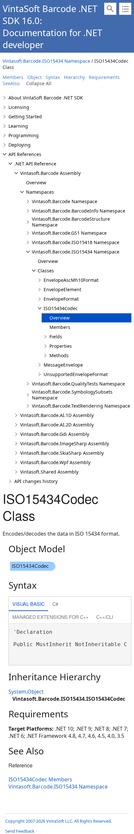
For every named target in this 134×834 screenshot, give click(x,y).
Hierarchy (74, 77)
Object (34, 77)
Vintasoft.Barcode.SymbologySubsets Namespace (72, 395)
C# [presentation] (55, 603)
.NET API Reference (35, 164)
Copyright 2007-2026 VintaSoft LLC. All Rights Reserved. (58, 821)
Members (13, 77)
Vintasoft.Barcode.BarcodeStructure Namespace (71, 222)
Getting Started (25, 116)
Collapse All (38, 83)
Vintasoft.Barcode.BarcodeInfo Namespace (78, 211)
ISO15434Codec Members (40, 779)
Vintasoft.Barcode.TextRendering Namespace (81, 406)
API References (24, 154)
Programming (23, 135)
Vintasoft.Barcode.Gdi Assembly (54, 434)
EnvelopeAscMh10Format (71, 280)
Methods (59, 355)
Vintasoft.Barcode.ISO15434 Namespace (46, 61)
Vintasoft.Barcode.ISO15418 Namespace (75, 242)
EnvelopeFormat (61, 299)
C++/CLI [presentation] (104, 616)
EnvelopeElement (62, 289)
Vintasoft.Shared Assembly (49, 472)
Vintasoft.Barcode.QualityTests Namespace (78, 384)
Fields (55, 336)
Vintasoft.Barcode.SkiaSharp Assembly (62, 453)
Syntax (53, 77)
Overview (36, 182)
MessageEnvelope (63, 365)
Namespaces (40, 192)
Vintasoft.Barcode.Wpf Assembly (55, 462)
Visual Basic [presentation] (28, 603)
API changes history (36, 481)
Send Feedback (19, 831)
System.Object (26, 691)
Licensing (18, 107)
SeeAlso (11, 83)
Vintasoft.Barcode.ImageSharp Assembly (64, 443)
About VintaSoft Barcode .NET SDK (45, 98)
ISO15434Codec (61, 308)
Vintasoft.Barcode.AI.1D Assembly (57, 415)
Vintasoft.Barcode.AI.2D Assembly (57, 425)
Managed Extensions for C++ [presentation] (50, 616)
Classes (46, 270)
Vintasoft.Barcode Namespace (64, 201)
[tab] (28, 604)
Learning (18, 126)
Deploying (19, 145)
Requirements (104, 77)
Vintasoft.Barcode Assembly (50, 173)
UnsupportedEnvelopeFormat (76, 374)
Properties (60, 346)
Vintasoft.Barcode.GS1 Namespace (69, 233)
